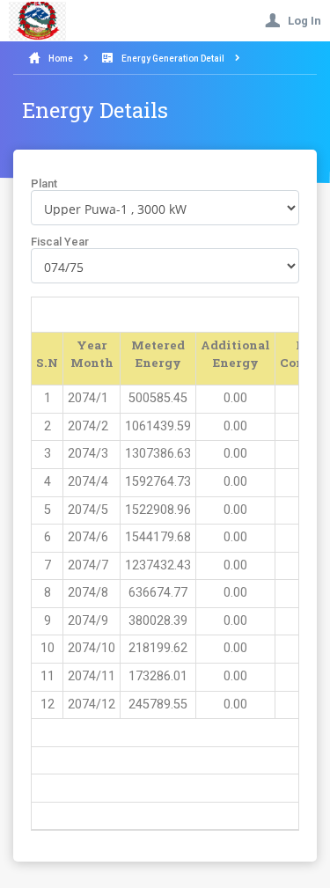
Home (60, 58)
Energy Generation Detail (172, 58)
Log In (300, 20)
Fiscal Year (60, 241)
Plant (44, 183)
